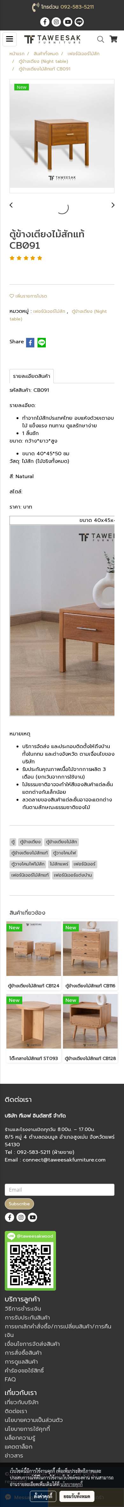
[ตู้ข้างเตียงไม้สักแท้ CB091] (62, 136)
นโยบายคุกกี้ (71, 1484)
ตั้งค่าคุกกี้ (43, 1496)
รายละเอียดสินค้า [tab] (31, 376)
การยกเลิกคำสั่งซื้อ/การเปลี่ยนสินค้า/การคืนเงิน (58, 1330)
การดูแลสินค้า (21, 1361)
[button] (98, 39)
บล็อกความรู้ (20, 1437)
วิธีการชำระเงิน (23, 1308)
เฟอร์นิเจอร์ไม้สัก (50, 311)
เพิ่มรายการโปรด (30, 296)
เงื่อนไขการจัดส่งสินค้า (32, 1343)
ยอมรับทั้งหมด (77, 1496)
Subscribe (19, 1204)
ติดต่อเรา (16, 1411)
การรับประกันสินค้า (27, 1317)
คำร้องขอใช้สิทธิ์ (24, 1370)
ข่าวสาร (14, 1455)
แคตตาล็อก (18, 1446)
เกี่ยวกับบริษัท (21, 1402)
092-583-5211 (77, 7)
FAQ (10, 1379)
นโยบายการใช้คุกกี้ (27, 1429)
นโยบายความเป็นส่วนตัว (34, 1420)
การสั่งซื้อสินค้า (23, 1352)
